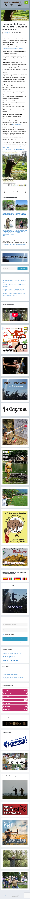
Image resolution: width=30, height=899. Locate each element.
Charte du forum (11, 895)
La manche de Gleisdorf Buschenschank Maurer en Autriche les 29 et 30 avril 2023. (8, 214)
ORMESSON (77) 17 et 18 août (10, 657)
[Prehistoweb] (12, 6)
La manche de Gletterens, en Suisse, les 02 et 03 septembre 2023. (21, 214)
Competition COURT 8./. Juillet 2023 (11, 671)
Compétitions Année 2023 (10, 34)
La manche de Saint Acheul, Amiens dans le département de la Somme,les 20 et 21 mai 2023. (8, 232)
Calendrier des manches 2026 (9, 298)
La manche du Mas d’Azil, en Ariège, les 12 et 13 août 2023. (21, 231)
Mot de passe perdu (23, 643)
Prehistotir (25, 895)
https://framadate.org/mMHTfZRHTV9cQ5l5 (14, 48)
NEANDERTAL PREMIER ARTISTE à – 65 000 (13, 653)
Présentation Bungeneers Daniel (10, 674)
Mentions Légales (4, 895)
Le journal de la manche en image (15, 191)
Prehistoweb (7, 32)
